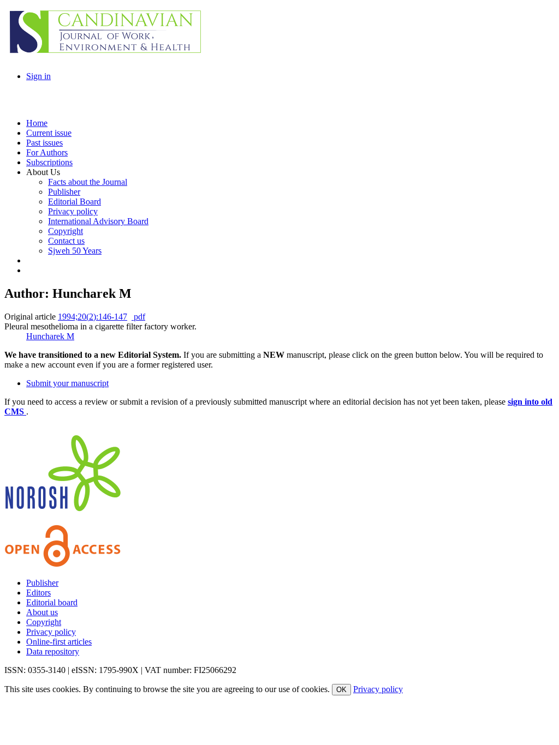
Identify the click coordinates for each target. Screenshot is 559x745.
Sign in (38, 76)
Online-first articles (59, 641)
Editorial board (52, 602)
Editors (38, 592)
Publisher (42, 582)
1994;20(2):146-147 (92, 316)
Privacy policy (51, 631)
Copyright (43, 622)
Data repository (52, 651)
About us (42, 612)
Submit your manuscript (67, 383)
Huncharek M (50, 336)
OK (341, 690)
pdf (138, 316)
